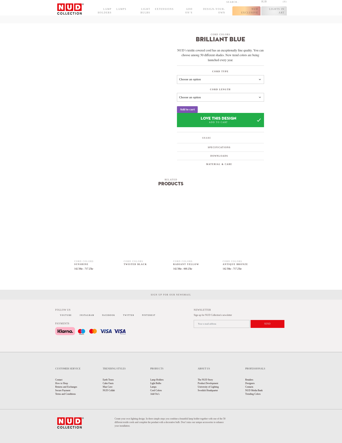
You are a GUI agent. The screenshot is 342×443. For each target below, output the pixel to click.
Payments (62, 323)
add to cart (218, 122)
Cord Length (220, 89)
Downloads (219, 156)
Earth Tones (108, 379)
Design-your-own (214, 11)
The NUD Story (205, 379)
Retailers (249, 379)
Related (171, 179)
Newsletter (202, 310)
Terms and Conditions (65, 394)
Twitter (128, 315)
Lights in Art (276, 11)
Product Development (208, 383)
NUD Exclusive (249, 11)
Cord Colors (156, 390)
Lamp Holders (105, 11)
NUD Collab (109, 390)
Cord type (220, 71)
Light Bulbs (145, 11)
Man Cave (107, 386)
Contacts (249, 386)
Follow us (63, 310)
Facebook (108, 315)
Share (206, 138)
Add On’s (189, 11)
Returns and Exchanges (66, 386)
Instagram (87, 315)
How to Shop (61, 383)
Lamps (121, 9)
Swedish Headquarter (208, 390)
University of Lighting (208, 386)
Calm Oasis (108, 383)
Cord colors (220, 34)
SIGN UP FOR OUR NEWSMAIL (171, 294)
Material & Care (219, 164)
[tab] (220, 147)
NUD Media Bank (254, 390)
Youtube (66, 315)
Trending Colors (253, 394)
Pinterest (149, 315)
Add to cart (187, 109)
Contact (58, 379)
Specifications (219, 147)
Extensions (164, 9)
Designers (250, 383)
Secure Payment (62, 390)
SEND (267, 323)
